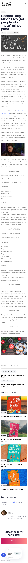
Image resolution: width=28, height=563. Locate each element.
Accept (17, 553)
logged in (12, 502)
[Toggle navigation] (22, 4)
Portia (3, 33)
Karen (9, 512)
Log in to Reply (13, 521)
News (3, 12)
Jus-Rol (19, 178)
